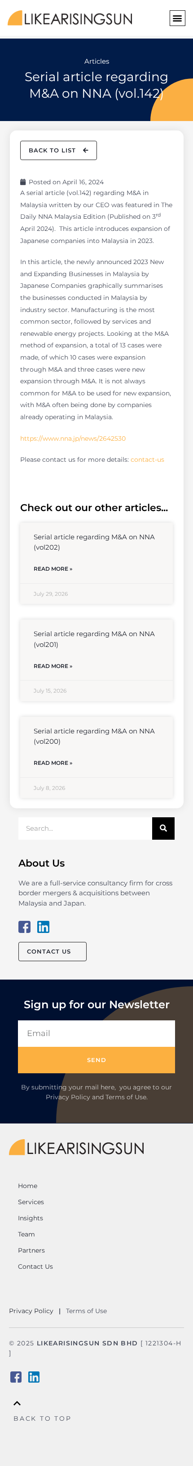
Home (27, 1186)
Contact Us (35, 1266)
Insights (30, 1218)
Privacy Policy (32, 1311)
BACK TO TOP (42, 1418)
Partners (31, 1250)
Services (31, 1202)
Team (26, 1234)
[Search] (163, 828)
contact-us (147, 459)
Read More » (53, 568)
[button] (177, 18)
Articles (96, 61)
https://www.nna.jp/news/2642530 (73, 438)
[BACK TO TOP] (17, 1403)
